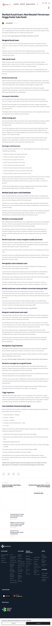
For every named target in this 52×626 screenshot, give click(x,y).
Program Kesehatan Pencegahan (12, 570)
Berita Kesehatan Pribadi (44, 561)
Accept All (38, 623)
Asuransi (3, 560)
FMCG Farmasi (37, 574)
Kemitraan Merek (13, 582)
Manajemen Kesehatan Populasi (12, 566)
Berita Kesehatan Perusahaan (44, 556)
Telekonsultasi (13, 560)
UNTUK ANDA (21, 551)
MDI (26, 572)
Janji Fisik (20, 573)
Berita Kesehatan (20, 580)
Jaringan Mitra (4, 562)
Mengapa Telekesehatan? (29, 559)
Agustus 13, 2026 (13, 519)
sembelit (15, 259)
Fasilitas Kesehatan (36, 564)
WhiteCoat (28, 574)
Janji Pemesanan (21, 565)
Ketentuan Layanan (44, 580)
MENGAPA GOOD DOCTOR (29, 552)
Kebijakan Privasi (45, 577)
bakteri (21, 279)
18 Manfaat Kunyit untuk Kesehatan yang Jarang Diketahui (22, 308)
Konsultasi (20, 558)
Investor (27, 565)
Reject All (14, 623)
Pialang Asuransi (37, 567)
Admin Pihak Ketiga (36, 571)
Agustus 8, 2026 (13, 527)
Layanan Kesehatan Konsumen (12, 575)
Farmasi (35, 569)
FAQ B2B (11, 578)
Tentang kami (28, 563)
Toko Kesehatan (21, 563)
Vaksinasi (20, 567)
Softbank (28, 569)
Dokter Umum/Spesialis (21, 561)
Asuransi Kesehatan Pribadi (20, 577)
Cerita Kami (28, 561)
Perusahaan (3, 558)
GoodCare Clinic (13, 580)
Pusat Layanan (45, 573)
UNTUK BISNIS (4, 551)
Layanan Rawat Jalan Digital (13, 557)
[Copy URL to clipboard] (18, 474)
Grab (27, 567)
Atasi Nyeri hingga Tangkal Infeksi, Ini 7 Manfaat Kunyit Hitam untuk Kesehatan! (27, 359)
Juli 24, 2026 (12, 535)
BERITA (43, 551)
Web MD (10, 80)
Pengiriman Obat (13, 562)
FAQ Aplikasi (44, 575)
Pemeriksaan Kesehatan (20, 570)
